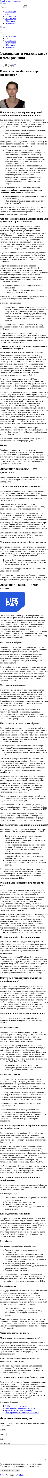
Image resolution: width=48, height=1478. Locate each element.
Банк (7, 14)
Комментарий (6, 1443)
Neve (2, 1475)
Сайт (2, 1439)
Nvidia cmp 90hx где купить (16, 1406)
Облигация (10, 21)
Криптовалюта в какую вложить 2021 (21, 1408)
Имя (2, 1430)
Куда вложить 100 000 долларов (18, 1410)
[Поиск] (25, 6)
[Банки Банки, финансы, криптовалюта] (3, 3)
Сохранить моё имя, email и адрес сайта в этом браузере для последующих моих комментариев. (21, 1465)
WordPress (20, 1475)
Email (3, 1434)
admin (13, 64)
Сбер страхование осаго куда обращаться (22, 1413)
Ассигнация (10, 11)
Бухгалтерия (10, 16)
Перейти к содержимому (10, 1)
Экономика (10, 23)
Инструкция (10, 19)
